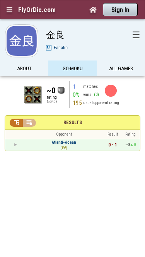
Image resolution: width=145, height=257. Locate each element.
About (24, 68)
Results (72, 122)
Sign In (120, 9)
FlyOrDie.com (37, 9)
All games (121, 68)
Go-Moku (73, 68)
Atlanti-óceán (64, 142)
